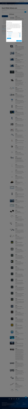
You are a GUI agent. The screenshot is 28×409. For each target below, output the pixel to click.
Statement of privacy (9, 29)
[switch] (20, 35)
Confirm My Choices (9, 38)
